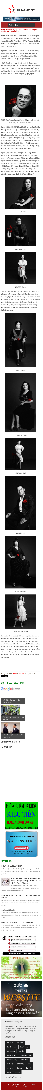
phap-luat (24, 1059)
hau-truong (11, 1051)
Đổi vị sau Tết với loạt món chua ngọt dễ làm (17, 922)
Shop (29, 1064)
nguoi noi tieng (12, 1055)
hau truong (24, 1047)
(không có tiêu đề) (8, 910)
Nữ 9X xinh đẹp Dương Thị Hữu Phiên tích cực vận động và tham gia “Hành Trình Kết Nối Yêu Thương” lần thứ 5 (26, 881)
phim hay (10, 1064)
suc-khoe (10, 1068)
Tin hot (28, 1068)
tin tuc (9, 1072)
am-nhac (10, 1043)
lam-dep (21, 1051)
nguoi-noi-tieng (26, 1055)
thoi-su (19, 1068)
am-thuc (20, 1043)
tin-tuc (17, 1072)
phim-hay (20, 1064)
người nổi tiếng (12, 1059)
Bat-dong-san (11, 1047)
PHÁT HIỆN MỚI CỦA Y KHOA (11, 866)
